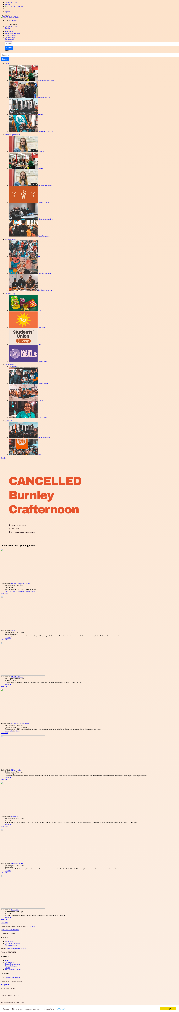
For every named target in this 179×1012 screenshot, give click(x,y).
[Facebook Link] (1, 985)
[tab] (89, 937)
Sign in (7, 4)
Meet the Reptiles (17, 863)
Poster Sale (15, 910)
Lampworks (20, 591)
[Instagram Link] (3, 985)
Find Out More (60, 1008)
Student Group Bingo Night (20, 584)
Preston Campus (30, 591)
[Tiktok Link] (5, 985)
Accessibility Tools (11, 2)
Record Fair (15, 817)
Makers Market (16, 770)
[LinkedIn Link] (8, 985)
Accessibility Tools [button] (11, 26)
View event (4, 593)
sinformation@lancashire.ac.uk (15, 948)
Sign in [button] (7, 28)
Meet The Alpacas (17, 677)
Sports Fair (14, 630)
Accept (168, 1008)
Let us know (31, 926)
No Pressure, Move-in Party (20, 723)
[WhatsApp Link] (6, 985)
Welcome (8, 638)
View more (4, 923)
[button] (13, 20)
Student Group (10, 591)
